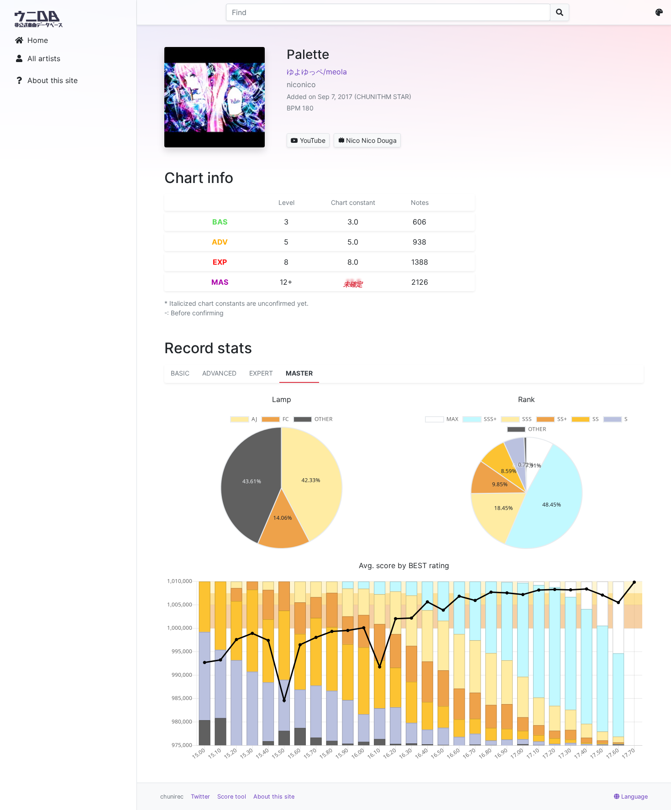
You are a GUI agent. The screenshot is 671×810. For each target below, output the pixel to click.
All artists (43, 58)
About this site (52, 80)
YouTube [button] (312, 140)
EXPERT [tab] (261, 373)
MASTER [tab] (299, 373)
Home (37, 40)
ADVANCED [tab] (219, 373)
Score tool (231, 796)
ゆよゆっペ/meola (317, 71)
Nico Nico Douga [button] (371, 140)
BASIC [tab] (180, 373)
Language (634, 796)
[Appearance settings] (661, 12)
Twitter (200, 796)
